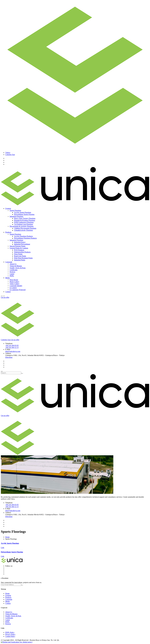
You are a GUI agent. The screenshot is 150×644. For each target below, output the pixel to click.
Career (12, 274)
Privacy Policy (10, 634)
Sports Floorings (15, 210)
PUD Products (19, 250)
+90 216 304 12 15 (12, 347)
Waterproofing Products (22, 252)
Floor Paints (18, 254)
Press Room (14, 280)
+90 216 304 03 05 (12, 345)
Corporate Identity (16, 286)
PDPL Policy (9, 632)
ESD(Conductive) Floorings (24, 222)
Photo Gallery (14, 282)
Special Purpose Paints (17, 246)
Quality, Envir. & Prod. (18, 268)
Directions (8, 357)
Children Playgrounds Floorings (25, 228)
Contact (8, 292)
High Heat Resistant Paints (23, 258)
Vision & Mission (16, 266)
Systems (8, 595)
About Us (13, 264)
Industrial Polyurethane (22, 244)
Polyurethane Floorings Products (25, 238)
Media (7, 601)
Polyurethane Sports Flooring (24, 214)
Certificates (13, 270)
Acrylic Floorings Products (23, 236)
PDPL (12, 276)
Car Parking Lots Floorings (23, 224)
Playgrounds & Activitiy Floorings (21, 226)
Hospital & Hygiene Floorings (24, 220)
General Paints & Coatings (19, 248)
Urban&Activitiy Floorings (23, 230)
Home (7, 537)
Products (8, 597)
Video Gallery (14, 284)
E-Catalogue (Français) (18, 290)
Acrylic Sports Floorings (22, 212)
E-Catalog (13, 288)
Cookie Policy (10, 636)
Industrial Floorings (16, 216)
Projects (12, 272)
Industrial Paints (19, 260)
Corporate (8, 599)
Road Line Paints (20, 256)
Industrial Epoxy (20, 242)
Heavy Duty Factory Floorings (24, 218)
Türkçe (7, 152)
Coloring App (10, 154)
